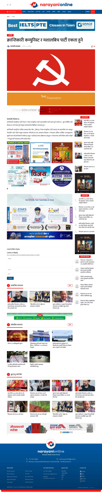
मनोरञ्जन (64, 12)
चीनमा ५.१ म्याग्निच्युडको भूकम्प (15, 343)
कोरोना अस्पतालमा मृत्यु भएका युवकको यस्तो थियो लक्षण (86, 278)
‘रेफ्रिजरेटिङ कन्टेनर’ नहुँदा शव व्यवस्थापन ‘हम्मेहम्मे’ (37, 305)
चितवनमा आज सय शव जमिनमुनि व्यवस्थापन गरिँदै (38, 415)
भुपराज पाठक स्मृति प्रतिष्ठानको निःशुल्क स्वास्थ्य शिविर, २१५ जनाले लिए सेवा (88, 145)
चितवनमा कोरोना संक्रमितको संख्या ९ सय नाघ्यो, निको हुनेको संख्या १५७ (87, 303)
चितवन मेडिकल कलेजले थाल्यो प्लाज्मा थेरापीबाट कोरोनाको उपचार (86, 287)
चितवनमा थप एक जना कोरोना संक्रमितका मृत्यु (86, 295)
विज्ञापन (63, 475)
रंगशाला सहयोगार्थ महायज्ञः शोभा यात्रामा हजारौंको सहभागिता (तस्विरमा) (87, 270)
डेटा (62, 479)
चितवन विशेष (31, 12)
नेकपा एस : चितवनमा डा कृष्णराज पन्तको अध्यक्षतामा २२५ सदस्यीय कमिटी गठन (87, 262)
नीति (62, 477)
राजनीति (48, 12)
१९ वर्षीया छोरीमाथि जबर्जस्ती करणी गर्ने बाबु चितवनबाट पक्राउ (16, 365)
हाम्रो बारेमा (64, 471)
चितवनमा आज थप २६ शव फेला (89, 168)
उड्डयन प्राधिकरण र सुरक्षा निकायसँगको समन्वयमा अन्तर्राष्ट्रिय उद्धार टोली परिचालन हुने (62, 306)
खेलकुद (69, 12)
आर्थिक (53, 12)
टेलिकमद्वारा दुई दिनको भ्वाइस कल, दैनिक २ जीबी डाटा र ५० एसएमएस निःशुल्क (39, 345)
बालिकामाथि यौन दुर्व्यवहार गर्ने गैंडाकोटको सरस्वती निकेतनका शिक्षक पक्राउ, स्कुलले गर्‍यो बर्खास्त (62, 345)
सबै (70, 286)
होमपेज (24, 12)
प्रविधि (58, 12)
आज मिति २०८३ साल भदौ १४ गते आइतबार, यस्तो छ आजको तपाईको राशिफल (89, 123)
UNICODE (93, 12)
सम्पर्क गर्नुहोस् (64, 473)
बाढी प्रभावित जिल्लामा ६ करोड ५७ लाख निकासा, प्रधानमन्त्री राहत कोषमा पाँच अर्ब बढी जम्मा (17, 306)
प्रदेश (43, 12)
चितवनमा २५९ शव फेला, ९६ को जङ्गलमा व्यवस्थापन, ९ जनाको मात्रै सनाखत (89, 134)
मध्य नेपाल (38, 12)
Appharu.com (92, 487)
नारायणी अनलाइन (15, 46)
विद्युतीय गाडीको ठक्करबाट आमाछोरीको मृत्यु (36, 365)
